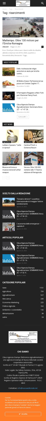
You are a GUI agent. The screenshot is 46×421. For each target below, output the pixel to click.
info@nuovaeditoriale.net (28, 388)
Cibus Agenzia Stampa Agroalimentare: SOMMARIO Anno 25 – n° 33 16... (30, 257)
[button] (4, 3)
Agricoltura (6, 142)
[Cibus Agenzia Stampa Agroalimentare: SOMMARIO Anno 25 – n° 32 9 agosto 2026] (8, 271)
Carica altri (22, 117)
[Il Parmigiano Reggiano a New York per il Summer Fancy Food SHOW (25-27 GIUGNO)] (8, 96)
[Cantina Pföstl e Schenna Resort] (34, 136)
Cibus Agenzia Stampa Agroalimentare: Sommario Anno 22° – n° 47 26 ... (29, 107)
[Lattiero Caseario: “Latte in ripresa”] (12, 136)
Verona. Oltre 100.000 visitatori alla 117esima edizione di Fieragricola (33, 169)
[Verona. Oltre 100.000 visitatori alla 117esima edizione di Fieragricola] (34, 158)
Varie (4, 164)
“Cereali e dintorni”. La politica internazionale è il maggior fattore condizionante (30, 201)
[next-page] (7, 177)
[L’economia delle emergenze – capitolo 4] (8, 227)
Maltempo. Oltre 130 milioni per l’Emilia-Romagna (20, 42)
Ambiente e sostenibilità (11, 36)
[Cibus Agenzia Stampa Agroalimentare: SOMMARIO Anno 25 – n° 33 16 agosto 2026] (8, 258)
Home (4, 9)
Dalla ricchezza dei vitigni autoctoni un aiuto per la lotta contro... (28, 71)
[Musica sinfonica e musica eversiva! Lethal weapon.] (12, 158)
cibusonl (5, 47)
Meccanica (28, 164)
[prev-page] (4, 177)
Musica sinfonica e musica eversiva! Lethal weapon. (11, 169)
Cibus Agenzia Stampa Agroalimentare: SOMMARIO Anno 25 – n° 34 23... (30, 213)
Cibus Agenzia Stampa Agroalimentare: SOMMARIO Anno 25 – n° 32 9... (30, 270)
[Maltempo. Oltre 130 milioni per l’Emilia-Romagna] (23, 27)
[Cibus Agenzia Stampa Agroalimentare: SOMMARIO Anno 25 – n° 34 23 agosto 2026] (8, 214)
